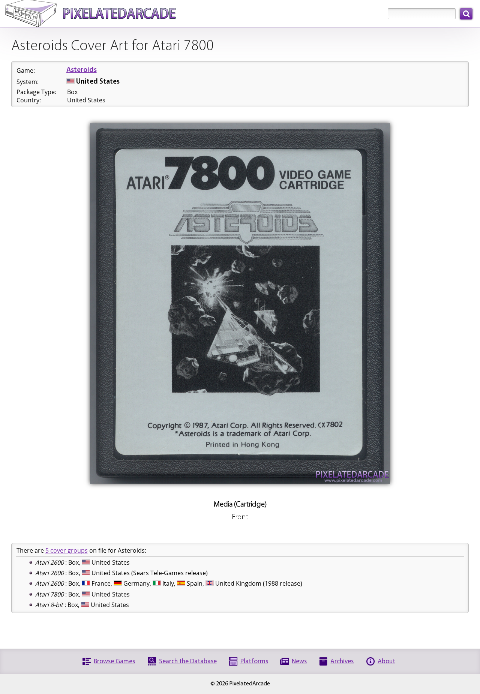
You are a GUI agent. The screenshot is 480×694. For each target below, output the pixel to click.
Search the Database (188, 661)
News (299, 661)
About (386, 661)
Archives (342, 661)
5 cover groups (66, 550)
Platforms (254, 661)
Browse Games (114, 661)
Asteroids (81, 70)
